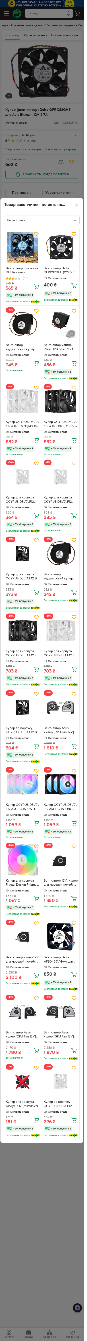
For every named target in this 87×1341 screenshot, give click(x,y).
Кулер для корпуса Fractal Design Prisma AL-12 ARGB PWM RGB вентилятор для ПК (22, 883)
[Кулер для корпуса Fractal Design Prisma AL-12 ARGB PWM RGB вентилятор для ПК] (23, 860)
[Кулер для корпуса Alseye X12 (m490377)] (23, 1081)
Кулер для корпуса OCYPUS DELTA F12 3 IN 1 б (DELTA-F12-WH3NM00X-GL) (59, 654)
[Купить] (36, 286)
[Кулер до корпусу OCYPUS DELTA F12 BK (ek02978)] (23, 707)
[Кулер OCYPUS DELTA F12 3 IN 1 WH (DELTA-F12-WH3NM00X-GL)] (23, 401)
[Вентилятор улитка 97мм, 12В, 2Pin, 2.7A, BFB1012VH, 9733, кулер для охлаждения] (61, 324)
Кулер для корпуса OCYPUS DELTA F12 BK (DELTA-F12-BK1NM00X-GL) (22, 577)
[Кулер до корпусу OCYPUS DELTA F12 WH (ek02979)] (61, 1081)
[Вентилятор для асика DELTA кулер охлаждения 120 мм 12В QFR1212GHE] (23, 247)
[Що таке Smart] (35, 302)
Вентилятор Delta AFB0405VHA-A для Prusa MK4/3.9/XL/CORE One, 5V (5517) (58, 960)
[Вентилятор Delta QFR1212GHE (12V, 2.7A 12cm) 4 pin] (61, 247)
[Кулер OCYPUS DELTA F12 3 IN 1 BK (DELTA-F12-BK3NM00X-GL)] (61, 401)
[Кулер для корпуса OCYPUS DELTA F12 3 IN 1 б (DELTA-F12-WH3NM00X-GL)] (61, 631)
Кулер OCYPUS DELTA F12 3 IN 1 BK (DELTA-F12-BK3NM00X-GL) (60, 425)
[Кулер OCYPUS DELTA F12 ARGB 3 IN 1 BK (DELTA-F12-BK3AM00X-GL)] (61, 784)
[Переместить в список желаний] (36, 234)
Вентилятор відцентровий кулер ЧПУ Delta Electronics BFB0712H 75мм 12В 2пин (21, 348)
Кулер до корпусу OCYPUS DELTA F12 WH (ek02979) (58, 1105)
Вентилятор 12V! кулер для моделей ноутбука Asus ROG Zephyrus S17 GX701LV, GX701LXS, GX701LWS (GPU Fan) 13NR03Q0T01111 (61, 883)
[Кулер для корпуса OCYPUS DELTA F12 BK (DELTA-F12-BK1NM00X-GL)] (23, 554)
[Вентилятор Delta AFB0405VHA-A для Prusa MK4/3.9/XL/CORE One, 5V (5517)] (61, 937)
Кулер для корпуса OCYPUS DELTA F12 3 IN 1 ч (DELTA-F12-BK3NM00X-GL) (21, 654)
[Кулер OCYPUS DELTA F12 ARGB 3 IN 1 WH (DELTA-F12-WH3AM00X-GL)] (23, 784)
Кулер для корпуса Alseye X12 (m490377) (22, 1104)
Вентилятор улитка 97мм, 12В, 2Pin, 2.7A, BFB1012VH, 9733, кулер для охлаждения (60, 348)
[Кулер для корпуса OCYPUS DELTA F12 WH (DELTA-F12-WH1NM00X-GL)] (23, 477)
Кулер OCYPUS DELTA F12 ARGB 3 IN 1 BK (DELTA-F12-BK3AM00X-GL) (60, 808)
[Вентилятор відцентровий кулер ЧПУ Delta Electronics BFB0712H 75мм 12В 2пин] (23, 324)
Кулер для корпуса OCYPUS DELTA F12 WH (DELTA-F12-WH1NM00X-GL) (20, 500)
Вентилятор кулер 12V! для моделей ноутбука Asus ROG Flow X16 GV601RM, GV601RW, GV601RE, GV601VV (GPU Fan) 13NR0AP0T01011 (23, 960)
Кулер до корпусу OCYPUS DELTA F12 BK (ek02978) (22, 731)
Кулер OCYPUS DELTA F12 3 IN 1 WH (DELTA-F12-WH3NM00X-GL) (22, 425)
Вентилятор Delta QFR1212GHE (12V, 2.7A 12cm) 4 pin (60, 271)
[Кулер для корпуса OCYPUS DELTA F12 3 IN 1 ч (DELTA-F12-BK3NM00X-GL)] (23, 631)
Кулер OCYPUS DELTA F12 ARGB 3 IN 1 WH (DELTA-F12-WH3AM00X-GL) (22, 808)
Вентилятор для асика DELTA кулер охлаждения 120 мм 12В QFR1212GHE (22, 271)
